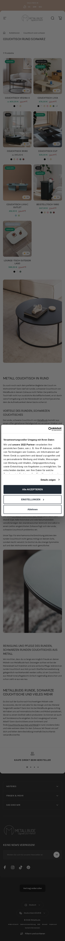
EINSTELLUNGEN (30, 499)
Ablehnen (33, 509)
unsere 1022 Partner (23, 444)
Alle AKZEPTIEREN (32, 489)
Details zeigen (48, 479)
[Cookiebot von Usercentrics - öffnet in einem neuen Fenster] (48, 429)
